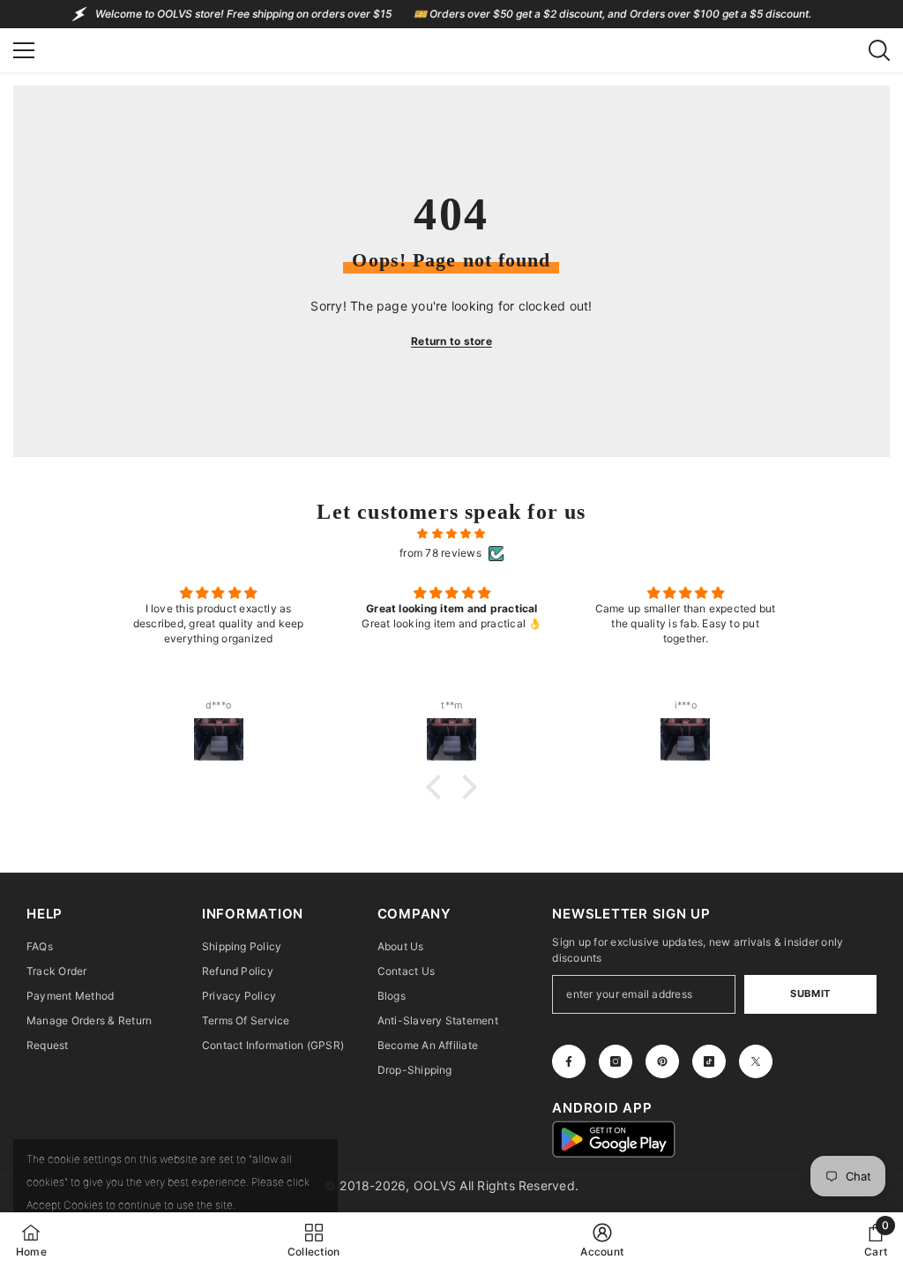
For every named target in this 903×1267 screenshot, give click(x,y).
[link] (601, 1239)
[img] (451, 534)
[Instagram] (615, 1061)
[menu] (23, 50)
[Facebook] (569, 1061)
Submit (810, 993)
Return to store (451, 341)
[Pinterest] (662, 1061)
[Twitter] (755, 1061)
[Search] (879, 50)
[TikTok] (709, 1061)
